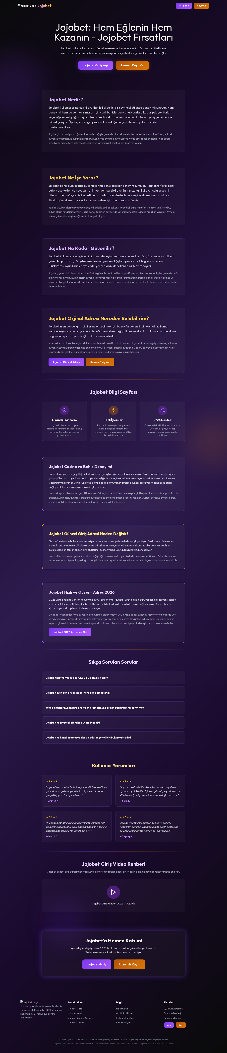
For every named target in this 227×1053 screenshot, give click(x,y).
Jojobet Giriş (97, 964)
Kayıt (180, 1025)
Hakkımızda (122, 1008)
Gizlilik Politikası (124, 1013)
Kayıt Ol (201, 5)
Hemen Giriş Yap (100, 362)
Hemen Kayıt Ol (132, 65)
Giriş (169, 1025)
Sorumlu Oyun (123, 1022)
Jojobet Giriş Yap (96, 65)
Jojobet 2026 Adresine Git (70, 632)
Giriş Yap (184, 5)
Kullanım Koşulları (125, 1017)
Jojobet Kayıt (75, 1013)
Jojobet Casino (76, 1022)
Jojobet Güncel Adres (66, 362)
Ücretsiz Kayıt (129, 964)
